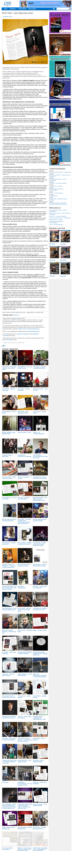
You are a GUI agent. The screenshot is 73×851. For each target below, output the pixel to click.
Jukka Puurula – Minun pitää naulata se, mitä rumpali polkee (9, 368)
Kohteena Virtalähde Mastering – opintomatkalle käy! (9, 632)
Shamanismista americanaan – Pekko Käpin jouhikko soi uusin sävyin (9, 762)
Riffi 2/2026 (52, 244)
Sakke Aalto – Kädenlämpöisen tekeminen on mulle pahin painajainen (40, 675)
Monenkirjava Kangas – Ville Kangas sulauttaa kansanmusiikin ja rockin (40, 499)
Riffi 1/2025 (63, 276)
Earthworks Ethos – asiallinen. (56, 186)
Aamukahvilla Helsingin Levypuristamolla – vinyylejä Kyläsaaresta (40, 653)
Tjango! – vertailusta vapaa (39, 630)
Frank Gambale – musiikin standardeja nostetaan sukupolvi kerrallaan (39, 544)
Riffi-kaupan (9, 339)
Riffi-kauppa (32, 9)
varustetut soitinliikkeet (23, 334)
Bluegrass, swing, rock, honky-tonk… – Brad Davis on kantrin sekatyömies (9, 566)
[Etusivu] (7, 4)
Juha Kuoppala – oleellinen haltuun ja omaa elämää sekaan (24, 610)
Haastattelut (5, 16)
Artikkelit (13, 9)
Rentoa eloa (5, 782)
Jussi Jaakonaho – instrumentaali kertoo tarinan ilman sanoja (40, 456)
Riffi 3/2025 (63, 260)
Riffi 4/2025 (52, 260)
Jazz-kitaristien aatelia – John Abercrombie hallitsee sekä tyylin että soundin (9, 588)
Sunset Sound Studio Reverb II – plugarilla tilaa (60, 172)
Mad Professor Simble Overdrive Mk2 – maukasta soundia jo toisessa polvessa (58, 203)
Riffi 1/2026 (63, 244)
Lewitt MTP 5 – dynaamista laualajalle (57, 183)
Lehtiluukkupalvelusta (33, 331)
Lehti (5, 9)
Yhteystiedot (22, 9)
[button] (25, 64)
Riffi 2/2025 (52, 276)
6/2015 (10, 16)
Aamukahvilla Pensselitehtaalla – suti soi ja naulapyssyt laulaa (25, 784)
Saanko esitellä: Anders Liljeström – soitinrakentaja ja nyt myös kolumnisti (25, 740)
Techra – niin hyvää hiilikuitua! (56, 193)
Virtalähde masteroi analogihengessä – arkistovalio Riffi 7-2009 (39, 718)
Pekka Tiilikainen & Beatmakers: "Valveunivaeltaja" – (56, 189)
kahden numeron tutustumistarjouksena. (29, 329)
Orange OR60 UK (53, 196)
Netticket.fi (16, 315)
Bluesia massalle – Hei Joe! (24, 432)
